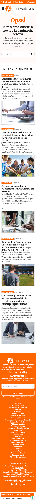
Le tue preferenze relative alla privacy (16, 495)
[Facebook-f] (16, 484)
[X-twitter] (20, 484)
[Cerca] (31, 54)
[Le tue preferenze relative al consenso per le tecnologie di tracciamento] (32, 497)
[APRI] (3, 8)
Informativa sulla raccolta (12, 499)
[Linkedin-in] (12, 484)
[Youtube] (24, 484)
